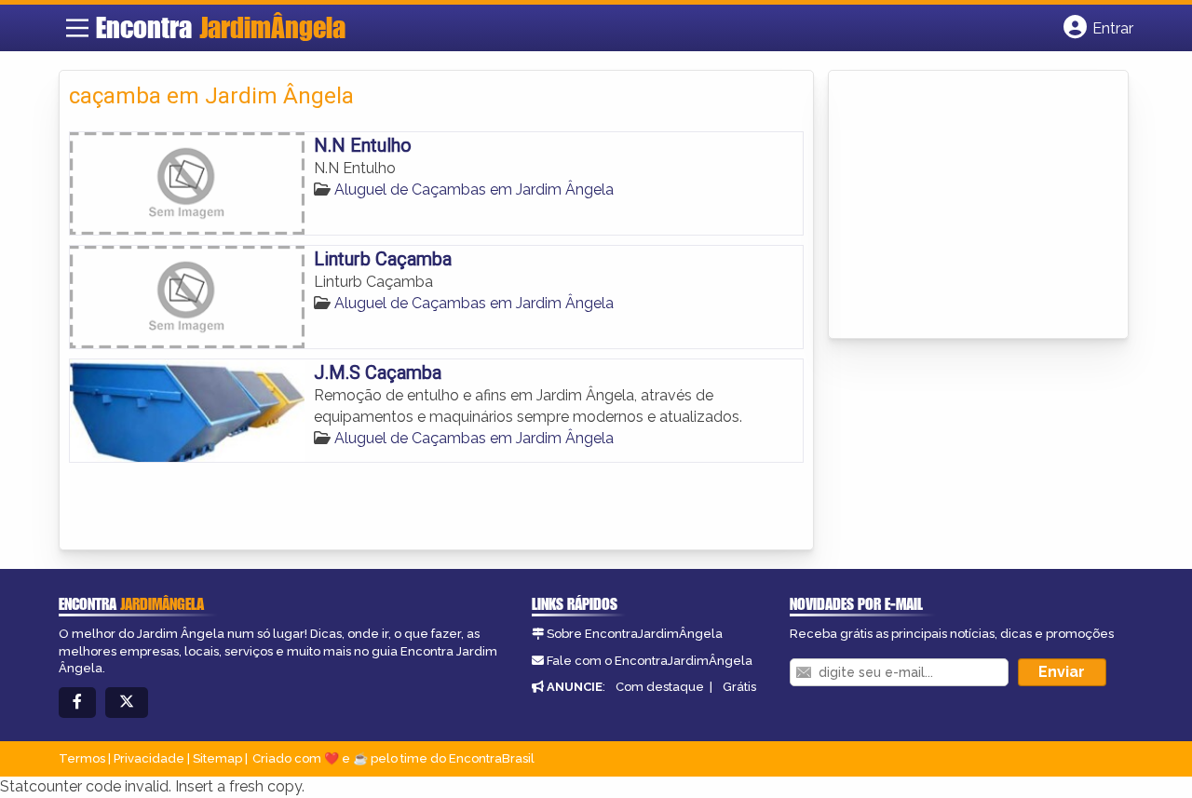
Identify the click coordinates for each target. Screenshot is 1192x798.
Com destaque (660, 687)
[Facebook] (77, 702)
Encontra (220, 27)
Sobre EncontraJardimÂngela (635, 634)
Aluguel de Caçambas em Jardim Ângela (474, 189)
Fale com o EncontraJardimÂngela (649, 661)
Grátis (739, 687)
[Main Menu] (77, 28)
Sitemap (217, 758)
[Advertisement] (978, 205)
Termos (82, 758)
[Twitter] (126, 702)
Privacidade (149, 758)
